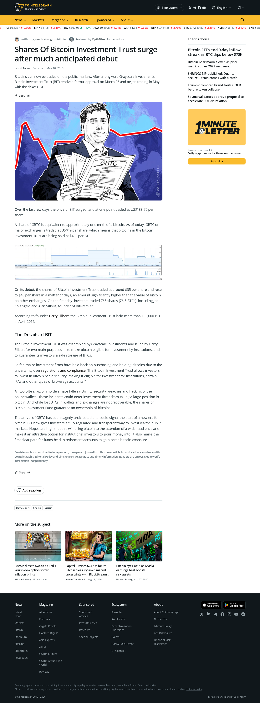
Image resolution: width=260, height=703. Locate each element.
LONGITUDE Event (122, 644)
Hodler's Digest (48, 633)
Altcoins (19, 644)
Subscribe (216, 161)
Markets (38, 20)
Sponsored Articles (85, 614)
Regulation (21, 657)
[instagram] (229, 615)
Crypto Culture (48, 654)
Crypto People (47, 626)
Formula (116, 612)
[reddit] (243, 615)
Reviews (44, 671)
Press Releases (88, 623)
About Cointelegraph (166, 612)
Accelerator (118, 619)
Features (44, 619)
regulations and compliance (63, 370)
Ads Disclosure (163, 633)
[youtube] (236, 615)
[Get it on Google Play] (234, 605)
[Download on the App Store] (211, 605)
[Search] (242, 20)
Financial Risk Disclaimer (162, 642)
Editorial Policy (43, 456)
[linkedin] (208, 615)
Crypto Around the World (50, 662)
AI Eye (43, 647)
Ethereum (21, 637)
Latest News (22, 68)
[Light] (241, 7)
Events (115, 637)
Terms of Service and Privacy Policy (227, 696)
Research (81, 20)
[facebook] (222, 615)
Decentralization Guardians (121, 628)
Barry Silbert (59, 316)
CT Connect (118, 651)
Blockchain (21, 651)
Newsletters (161, 619)
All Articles (45, 612)
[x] (201, 615)
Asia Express (47, 640)
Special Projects (88, 637)
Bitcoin (19, 630)
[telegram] (215, 615)
